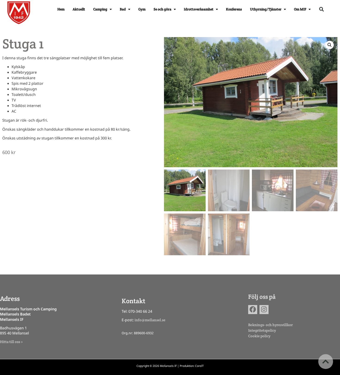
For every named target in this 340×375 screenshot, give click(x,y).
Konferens (234, 9)
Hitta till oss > (11, 341)
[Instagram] (264, 309)
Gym (141, 9)
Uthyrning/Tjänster (265, 9)
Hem (61, 9)
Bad (123, 9)
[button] (321, 9)
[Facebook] (252, 309)
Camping (100, 9)
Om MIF (300, 9)
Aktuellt (79, 9)
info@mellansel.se (150, 320)
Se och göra (162, 9)
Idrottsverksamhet (198, 9)
